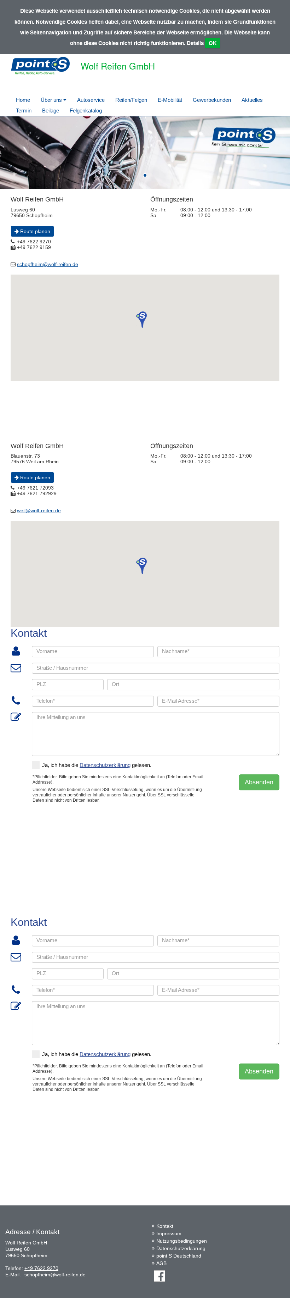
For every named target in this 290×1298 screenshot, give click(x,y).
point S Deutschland (178, 1256)
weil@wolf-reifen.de (39, 510)
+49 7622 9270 (41, 1268)
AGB (161, 1263)
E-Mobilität (170, 100)
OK (213, 43)
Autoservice (91, 100)
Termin (23, 110)
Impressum (168, 1233)
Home (23, 100)
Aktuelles (252, 100)
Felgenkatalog (86, 110)
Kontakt (164, 1226)
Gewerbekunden (212, 100)
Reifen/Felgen (131, 100)
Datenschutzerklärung (180, 1248)
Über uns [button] (52, 100)
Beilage (50, 110)
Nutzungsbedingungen (181, 1241)
